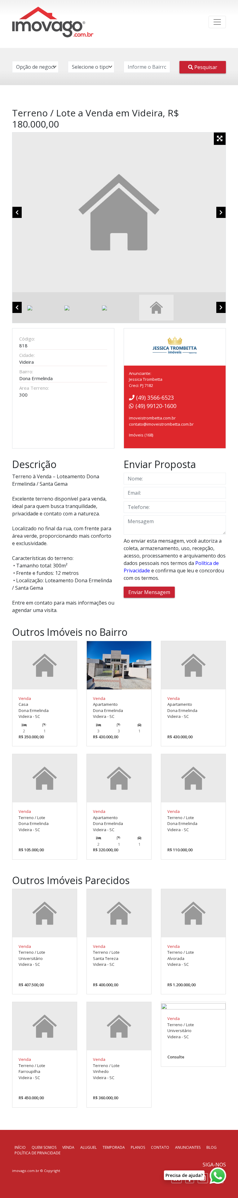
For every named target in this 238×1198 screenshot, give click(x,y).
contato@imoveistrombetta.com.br (161, 424)
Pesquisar (205, 67)
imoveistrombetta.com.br (152, 418)
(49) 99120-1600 (155, 406)
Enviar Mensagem (149, 592)
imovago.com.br (25, 1170)
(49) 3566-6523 (154, 397)
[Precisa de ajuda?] (219, 1176)
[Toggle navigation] (217, 22)
